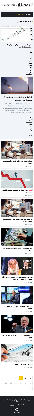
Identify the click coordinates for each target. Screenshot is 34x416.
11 (6, 383)
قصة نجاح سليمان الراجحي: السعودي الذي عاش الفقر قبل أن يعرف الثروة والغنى (17, 278)
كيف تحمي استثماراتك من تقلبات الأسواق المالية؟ (19, 307)
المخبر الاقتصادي (19, 14)
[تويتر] (21, 405)
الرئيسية (28, 14)
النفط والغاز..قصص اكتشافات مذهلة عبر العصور (18, 98)
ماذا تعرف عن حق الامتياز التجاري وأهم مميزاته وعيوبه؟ (18, 162)
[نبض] (12, 405)
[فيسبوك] (23, 405)
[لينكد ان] (15, 405)
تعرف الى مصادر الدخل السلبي (23, 364)
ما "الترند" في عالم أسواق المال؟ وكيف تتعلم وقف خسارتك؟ (18, 220)
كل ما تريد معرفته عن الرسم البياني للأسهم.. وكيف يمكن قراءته (16, 45)
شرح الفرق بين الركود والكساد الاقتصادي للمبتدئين (17, 191)
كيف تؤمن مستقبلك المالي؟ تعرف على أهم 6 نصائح (29, 126)
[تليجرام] (18, 405)
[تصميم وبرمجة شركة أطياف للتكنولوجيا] (17, 410)
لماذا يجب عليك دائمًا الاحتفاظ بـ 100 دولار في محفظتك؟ (18, 249)
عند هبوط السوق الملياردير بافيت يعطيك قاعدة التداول (17, 336)
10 (11, 383)
